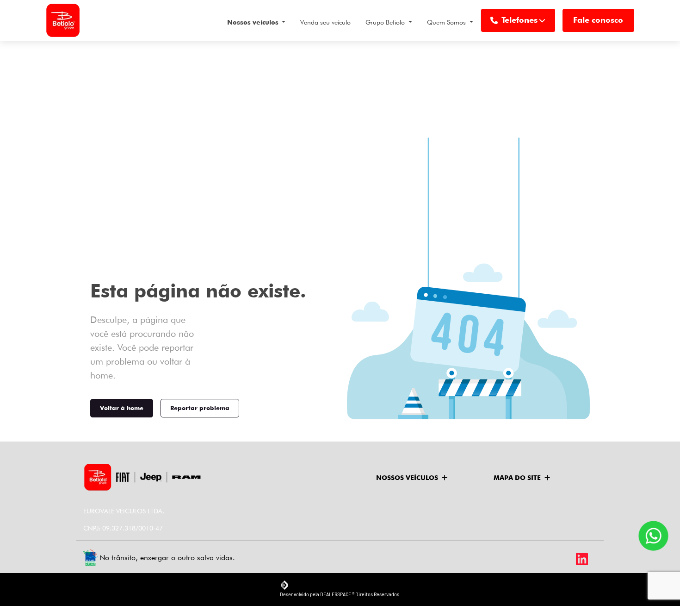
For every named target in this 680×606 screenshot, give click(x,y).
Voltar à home (121, 407)
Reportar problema (199, 407)
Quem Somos (447, 22)
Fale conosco (598, 20)
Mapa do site (517, 477)
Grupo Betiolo (386, 22)
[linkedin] (586, 559)
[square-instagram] (565, 559)
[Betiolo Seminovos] (63, 20)
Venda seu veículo (325, 22)
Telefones (519, 20)
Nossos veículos (253, 22)
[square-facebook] (544, 559)
